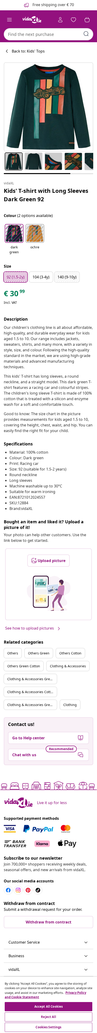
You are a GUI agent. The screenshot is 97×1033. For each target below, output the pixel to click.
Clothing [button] (70, 705)
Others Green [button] (38, 653)
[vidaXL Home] (32, 19)
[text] (14, 294)
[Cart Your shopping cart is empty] (87, 20)
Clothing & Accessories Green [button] (30, 679)
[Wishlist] (73, 20)
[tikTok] (38, 890)
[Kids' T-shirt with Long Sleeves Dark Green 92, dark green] (48, 107)
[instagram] (18, 890)
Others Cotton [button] (70, 653)
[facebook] (8, 890)
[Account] (60, 20)
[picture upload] (49, 593)
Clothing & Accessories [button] (68, 666)
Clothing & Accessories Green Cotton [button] (32, 705)
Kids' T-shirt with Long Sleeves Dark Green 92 (46, 195)
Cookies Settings (48, 1027)
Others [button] (12, 653)
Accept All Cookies (48, 1006)
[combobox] (48, 34)
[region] (48, 1005)
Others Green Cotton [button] (23, 666)
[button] (14, 239)
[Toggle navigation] (9, 19)
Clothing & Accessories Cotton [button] (31, 692)
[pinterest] (28, 890)
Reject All (48, 1017)
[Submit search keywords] (86, 34)
